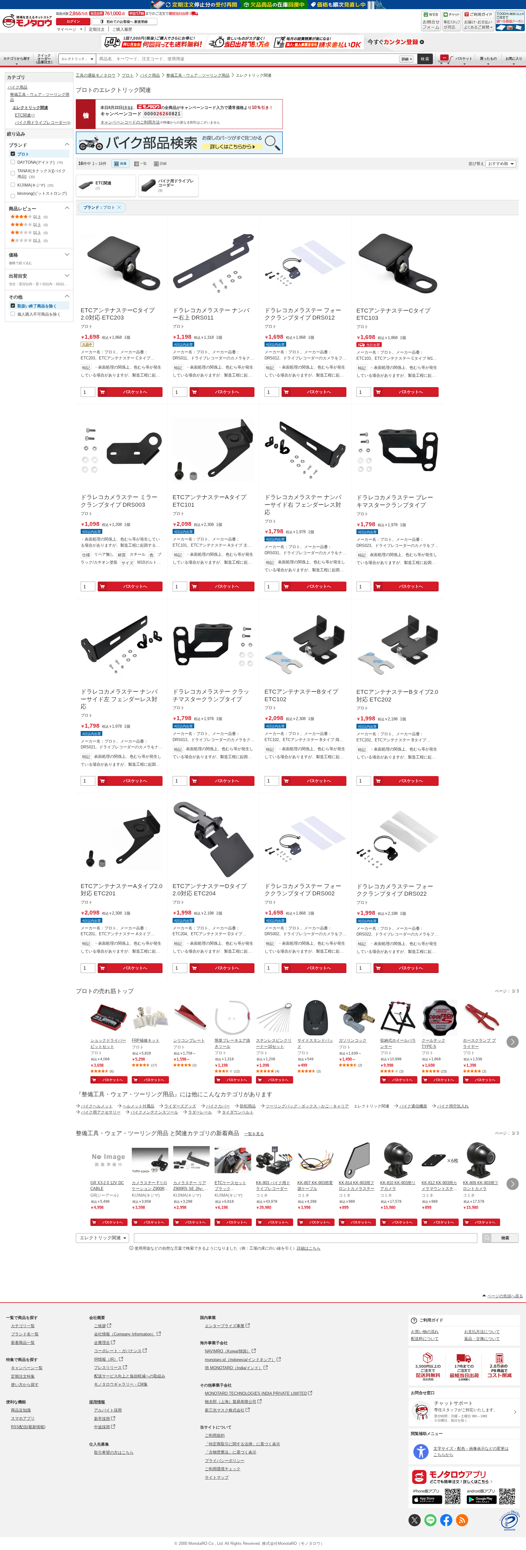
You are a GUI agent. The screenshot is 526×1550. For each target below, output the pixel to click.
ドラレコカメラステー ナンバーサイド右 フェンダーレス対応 (303, 504)
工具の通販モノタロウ (95, 75)
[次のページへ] (513, 1042)
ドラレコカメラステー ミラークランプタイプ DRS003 (119, 501)
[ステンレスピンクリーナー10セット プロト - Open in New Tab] (274, 1018)
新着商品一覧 (23, 1342)
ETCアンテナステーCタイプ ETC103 (393, 314)
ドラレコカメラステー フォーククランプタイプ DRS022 (394, 890)
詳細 (405, 59)
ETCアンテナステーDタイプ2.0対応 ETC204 (210, 890)
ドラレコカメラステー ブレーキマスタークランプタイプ (394, 501)
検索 (425, 59)
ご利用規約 (215, 1435)
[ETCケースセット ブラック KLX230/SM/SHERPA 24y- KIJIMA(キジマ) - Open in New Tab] (233, 1161)
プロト (128, 75)
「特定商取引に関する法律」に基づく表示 (242, 1444)
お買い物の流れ (425, 1331)
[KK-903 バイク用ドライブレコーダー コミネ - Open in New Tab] (274, 1161)
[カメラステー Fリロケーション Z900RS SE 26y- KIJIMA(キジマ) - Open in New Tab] (150, 1161)
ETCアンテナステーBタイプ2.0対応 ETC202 (397, 696)
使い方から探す (25, 1384)
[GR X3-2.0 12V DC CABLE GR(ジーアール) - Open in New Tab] (108, 1161)
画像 (123, 163)
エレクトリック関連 (254, 75)
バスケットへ (135, 392)
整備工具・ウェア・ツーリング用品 (198, 75)
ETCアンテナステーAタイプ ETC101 (209, 501)
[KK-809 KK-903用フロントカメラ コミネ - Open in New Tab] (481, 1161)
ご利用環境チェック (222, 1469)
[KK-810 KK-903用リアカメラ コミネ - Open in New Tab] (398, 1161)
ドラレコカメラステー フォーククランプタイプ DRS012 (303, 314)
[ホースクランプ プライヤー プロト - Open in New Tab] (481, 1018)
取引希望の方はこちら (114, 1452)
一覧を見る (254, 1134)
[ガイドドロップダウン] (478, 25)
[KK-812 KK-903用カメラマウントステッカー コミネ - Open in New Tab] (440, 1161)
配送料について (425, 1338)
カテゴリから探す (16, 58)
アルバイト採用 (108, 1410)
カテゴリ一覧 (23, 1326)
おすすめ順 (498, 163)
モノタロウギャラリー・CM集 (121, 1384)
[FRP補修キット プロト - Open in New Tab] (150, 1018)
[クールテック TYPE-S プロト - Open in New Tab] (440, 1018)
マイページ (66, 29)
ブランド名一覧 (25, 1334)
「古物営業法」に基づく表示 (230, 1452)
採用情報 (97, 1402)
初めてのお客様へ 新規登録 (127, 21)
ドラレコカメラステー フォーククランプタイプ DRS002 (303, 890)
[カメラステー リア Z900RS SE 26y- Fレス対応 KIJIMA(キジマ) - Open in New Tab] (191, 1161)
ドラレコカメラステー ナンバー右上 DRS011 (211, 314)
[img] (28, 21)
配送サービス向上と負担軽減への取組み (129, 1376)
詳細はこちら (309, 1248)
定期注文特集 (23, 1376)
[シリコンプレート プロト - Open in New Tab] (191, 1018)
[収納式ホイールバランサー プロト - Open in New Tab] (398, 1018)
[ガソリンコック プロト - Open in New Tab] (357, 1018)
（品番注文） (44, 59)
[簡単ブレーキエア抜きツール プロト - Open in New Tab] (233, 1018)
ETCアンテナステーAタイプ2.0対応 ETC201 (122, 890)
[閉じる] (243, 158)
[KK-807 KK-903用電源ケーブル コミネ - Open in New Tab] (315, 1161)
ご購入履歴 (122, 29)
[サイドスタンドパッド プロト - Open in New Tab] (315, 1018)
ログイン (73, 21)
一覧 (143, 163)
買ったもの (488, 58)
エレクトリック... (74, 59)
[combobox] (247, 59)
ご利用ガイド (431, 1320)
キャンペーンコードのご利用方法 (130, 122)
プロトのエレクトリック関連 (113, 90)
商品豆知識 (21, 1410)
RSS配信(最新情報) (28, 1427)
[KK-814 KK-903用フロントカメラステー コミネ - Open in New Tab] (357, 1161)
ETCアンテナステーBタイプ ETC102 (301, 695)
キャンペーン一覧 (27, 1368)
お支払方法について (482, 1331)
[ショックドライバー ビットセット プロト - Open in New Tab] (108, 1018)
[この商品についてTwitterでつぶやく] (415, 1525)
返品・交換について (482, 1338)
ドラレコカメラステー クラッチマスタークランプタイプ (211, 695)
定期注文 (97, 29)
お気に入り (514, 58)
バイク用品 (150, 75)
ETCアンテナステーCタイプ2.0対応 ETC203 (118, 314)
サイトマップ (217, 1477)
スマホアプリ (23, 1418)
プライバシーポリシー (224, 1460)
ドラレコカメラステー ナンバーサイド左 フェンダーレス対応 (119, 699)
